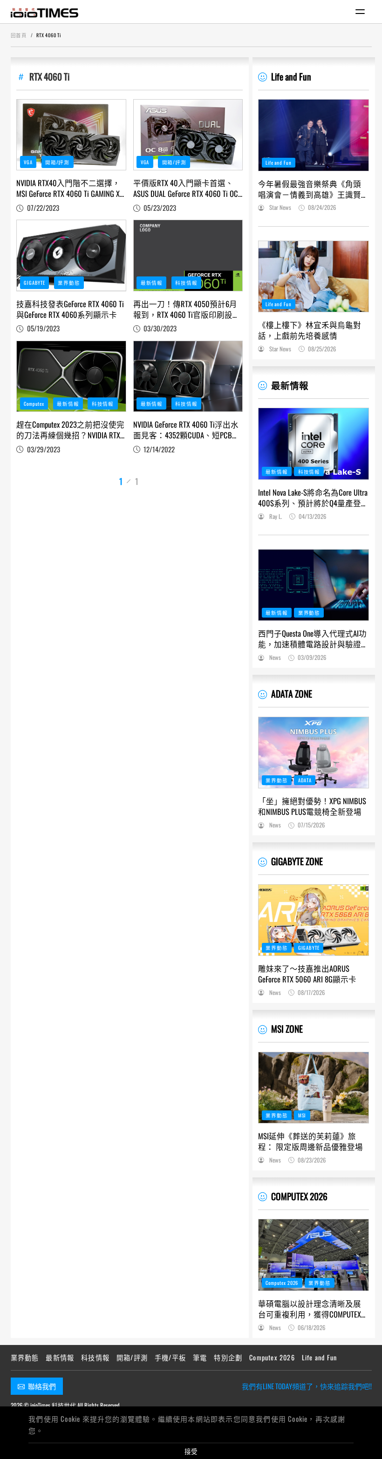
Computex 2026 (282, 1282)
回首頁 (19, 35)
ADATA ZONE (291, 693)
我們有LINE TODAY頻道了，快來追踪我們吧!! (307, 1386)
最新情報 (152, 282)
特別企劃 (228, 1357)
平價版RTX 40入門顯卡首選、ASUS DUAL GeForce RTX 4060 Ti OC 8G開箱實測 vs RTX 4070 (185, 188)
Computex (34, 403)
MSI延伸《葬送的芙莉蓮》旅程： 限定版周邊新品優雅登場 (310, 1141)
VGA (28, 162)
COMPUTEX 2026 (299, 1196)
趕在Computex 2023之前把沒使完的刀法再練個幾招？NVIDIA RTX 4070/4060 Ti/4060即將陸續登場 (70, 429)
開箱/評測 (57, 162)
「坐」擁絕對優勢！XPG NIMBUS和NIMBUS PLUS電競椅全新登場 (312, 806)
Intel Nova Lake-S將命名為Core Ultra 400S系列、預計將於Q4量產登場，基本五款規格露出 (313, 497)
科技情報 (186, 282)
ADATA (305, 780)
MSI (302, 1115)
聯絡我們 (42, 1386)
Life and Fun (291, 76)
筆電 (200, 1357)
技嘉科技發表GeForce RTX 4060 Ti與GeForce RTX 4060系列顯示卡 (70, 309)
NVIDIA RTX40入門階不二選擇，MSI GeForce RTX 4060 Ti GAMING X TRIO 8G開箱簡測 (68, 188)
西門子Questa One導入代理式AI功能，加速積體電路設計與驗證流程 (312, 638)
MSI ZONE (287, 1028)
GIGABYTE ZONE (297, 861)
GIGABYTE (34, 282)
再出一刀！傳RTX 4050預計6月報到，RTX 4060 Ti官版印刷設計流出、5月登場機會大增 (186, 309)
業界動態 (69, 282)
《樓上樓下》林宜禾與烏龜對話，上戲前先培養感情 (309, 330)
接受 (191, 1451)
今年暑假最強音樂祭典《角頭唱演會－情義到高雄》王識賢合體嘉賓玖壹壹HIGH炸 (309, 189)
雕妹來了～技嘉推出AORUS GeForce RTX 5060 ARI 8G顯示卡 (307, 973)
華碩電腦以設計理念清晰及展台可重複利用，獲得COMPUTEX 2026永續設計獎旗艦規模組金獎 (313, 1308)
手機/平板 (170, 1357)
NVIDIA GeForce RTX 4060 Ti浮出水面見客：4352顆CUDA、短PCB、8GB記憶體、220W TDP (186, 429)
